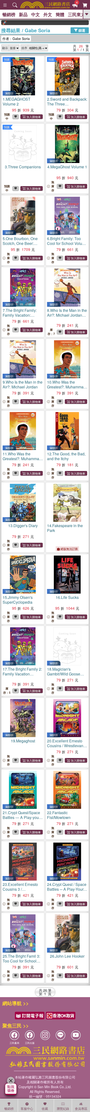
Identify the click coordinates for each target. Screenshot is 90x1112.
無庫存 (52, 186)
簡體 (60, 14)
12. (66, 456)
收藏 (45, 1108)
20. (66, 748)
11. (22, 461)
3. (23, 167)
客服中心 (27, 1108)
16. (67, 597)
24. (66, 889)
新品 (23, 14)
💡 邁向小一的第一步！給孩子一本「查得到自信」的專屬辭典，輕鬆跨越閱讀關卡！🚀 (86, 22)
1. (16, 101)
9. (22, 384)
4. (67, 167)
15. (18, 600)
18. (66, 676)
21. (22, 817)
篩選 (81, 30)
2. (67, 103)
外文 (47, 14)
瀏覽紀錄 (63, 1108)
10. (66, 389)
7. (20, 315)
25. (21, 960)
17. (22, 673)
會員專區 (81, 1108)
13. (23, 525)
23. (20, 892)
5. (20, 246)
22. (59, 815)
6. (67, 243)
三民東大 (76, 14)
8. (67, 317)
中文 (35, 14)
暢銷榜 (8, 14)
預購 (7, 59)
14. (65, 528)
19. (23, 741)
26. (67, 956)
